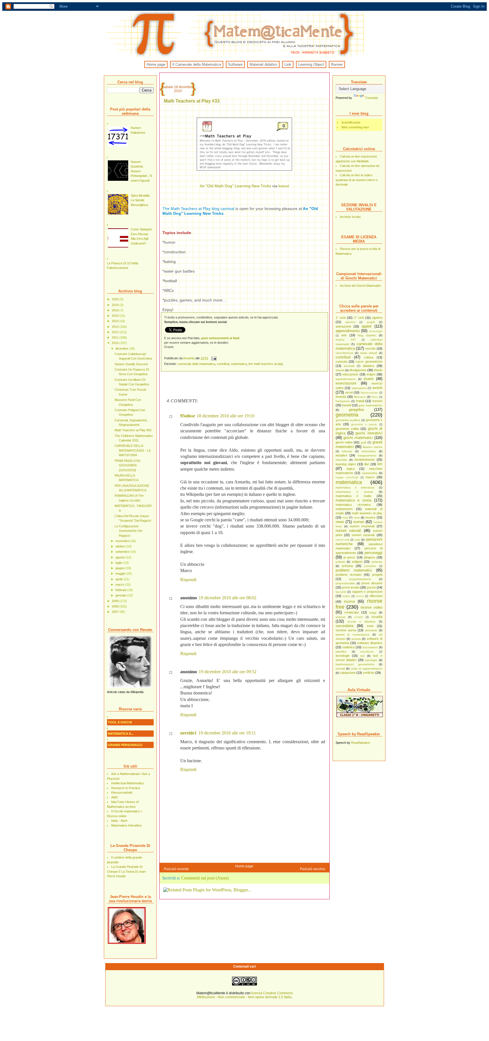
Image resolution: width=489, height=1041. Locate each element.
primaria (347, 566)
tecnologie (342, 655)
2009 (115, 601)
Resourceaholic (122, 792)
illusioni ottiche (372, 447)
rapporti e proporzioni (367, 591)
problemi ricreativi (348, 574)
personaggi (373, 553)
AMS (114, 797)
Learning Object (311, 64)
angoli (371, 322)
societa (356, 638)
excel (349, 392)
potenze (377, 561)
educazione (350, 374)
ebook (378, 370)
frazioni (377, 401)
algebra (377, 317)
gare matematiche (370, 405)
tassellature (367, 651)
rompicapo (351, 612)
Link (287, 64)
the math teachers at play (265, 364)
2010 (115, 343)
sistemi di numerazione (353, 634)
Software (235, 64)
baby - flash (119, 820)
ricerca (360, 596)
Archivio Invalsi (350, 216)
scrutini (358, 617)
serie (370, 626)
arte (344, 335)
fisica (375, 397)
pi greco (349, 557)
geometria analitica (348, 420)
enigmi (370, 374)
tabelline (341, 651)
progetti (377, 574)
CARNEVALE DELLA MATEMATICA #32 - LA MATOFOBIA (132, 450)
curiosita (341, 361)
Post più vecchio (312, 869)
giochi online (344, 442)
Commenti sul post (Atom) (205, 878)
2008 (115, 606)
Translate (371, 97)
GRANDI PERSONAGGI (125, 745)
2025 (115, 299)
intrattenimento (365, 459)
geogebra (356, 409)
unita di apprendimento (366, 668)
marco (370, 477)
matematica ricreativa (353, 504)
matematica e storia (353, 500)
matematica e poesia (354, 491)
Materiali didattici (263, 64)
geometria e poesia (364, 424)
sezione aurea (346, 630)
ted (362, 655)
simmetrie (371, 630)
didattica (368, 365)
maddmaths (369, 473)
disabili (340, 370)
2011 (115, 337)
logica (351, 468)
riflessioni (376, 596)
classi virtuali (368, 352)
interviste (341, 459)
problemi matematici (354, 570)
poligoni (357, 561)
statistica (348, 647)
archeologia (375, 331)
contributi (343, 357)
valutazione (347, 672)
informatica (369, 451)
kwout (283, 186)
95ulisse (187, 415)
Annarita (189, 358)
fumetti (346, 405)
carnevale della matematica (196, 364)
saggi (372, 612)
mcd (345, 517)
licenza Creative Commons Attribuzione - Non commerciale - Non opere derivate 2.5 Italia (245, 995)
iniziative (341, 455)
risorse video (371, 607)
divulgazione (357, 370)
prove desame (372, 583)
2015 (115, 315)
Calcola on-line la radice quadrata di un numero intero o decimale (357, 179)
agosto (120, 557)
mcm (357, 517)
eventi (377, 388)
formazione (343, 401)
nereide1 (188, 732)
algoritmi (350, 322)
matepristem (344, 509)
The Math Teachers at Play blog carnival (198, 208)
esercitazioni (346, 383)
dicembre (122, 348)
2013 (115, 326)
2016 (115, 310)
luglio (119, 562)
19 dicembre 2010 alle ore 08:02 (227, 597)
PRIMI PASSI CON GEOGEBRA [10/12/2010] (127, 465)
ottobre (120, 546)
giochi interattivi (368, 433)
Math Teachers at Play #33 (133, 430)
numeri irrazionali (362, 526)
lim (380, 464)
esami (369, 379)
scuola (377, 617)
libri (366, 464)
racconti (341, 591)
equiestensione (346, 379)
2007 (115, 611)
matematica (349, 482)
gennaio (121, 595)
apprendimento (348, 331)
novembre (122, 541)
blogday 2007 (346, 339)
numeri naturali (348, 530)
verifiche (368, 672)
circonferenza (344, 352)
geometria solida (347, 428)
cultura (368, 357)
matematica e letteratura (355, 487)
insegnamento (367, 455)
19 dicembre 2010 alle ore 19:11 (227, 732)
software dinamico (369, 643)
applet (367, 326)
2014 (115, 321)
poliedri (340, 561)
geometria (347, 415)
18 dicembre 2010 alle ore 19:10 (225, 415)
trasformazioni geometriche (355, 664)
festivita (341, 396)
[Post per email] (213, 358)
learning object (346, 464)
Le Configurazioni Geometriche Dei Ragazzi (128, 530)
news (340, 522)
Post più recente (176, 869)
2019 (115, 305)
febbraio (121, 590)
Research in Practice (125, 788)
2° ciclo (359, 317)
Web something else (355, 127)
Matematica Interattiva (126, 825)
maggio (120, 573)
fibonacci (360, 396)
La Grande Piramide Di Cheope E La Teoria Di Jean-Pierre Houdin (127, 871)
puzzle (371, 587)
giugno (120, 568)
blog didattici (367, 335)
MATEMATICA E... (121, 733)
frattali (360, 401)
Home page (156, 64)
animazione (343, 326)
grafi (363, 442)
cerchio (370, 348)
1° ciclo (341, 317)
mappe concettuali (347, 477)
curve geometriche (369, 361)
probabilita (370, 566)
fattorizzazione (369, 392)
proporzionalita (345, 583)
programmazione (360, 579)
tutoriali (340, 668)
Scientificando (350, 122)
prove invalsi (350, 587)
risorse (349, 601)
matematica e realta (353, 496)
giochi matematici (358, 437)
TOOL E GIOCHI (120, 722)
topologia (371, 660)
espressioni (359, 388)
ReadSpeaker (360, 742)
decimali (349, 365)
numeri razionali (363, 535)
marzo (120, 584)
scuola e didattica (362, 621)
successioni (370, 647)
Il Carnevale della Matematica (196, 64)
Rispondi (188, 579)
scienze (341, 617)
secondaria (344, 626)
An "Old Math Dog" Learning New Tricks (235, 186)
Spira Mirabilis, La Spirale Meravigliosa (141, 200)
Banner (337, 64)
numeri (358, 522)
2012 (115, 332)
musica (370, 517)
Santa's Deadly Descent (131, 364)
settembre (122, 551)
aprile (119, 579)
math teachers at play (367, 513)
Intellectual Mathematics (127, 783)
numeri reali (342, 539)
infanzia (347, 451)
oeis (357, 539)
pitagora (369, 557)
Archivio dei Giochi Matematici (360, 285)
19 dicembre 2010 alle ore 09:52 (227, 671)
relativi (346, 596)
